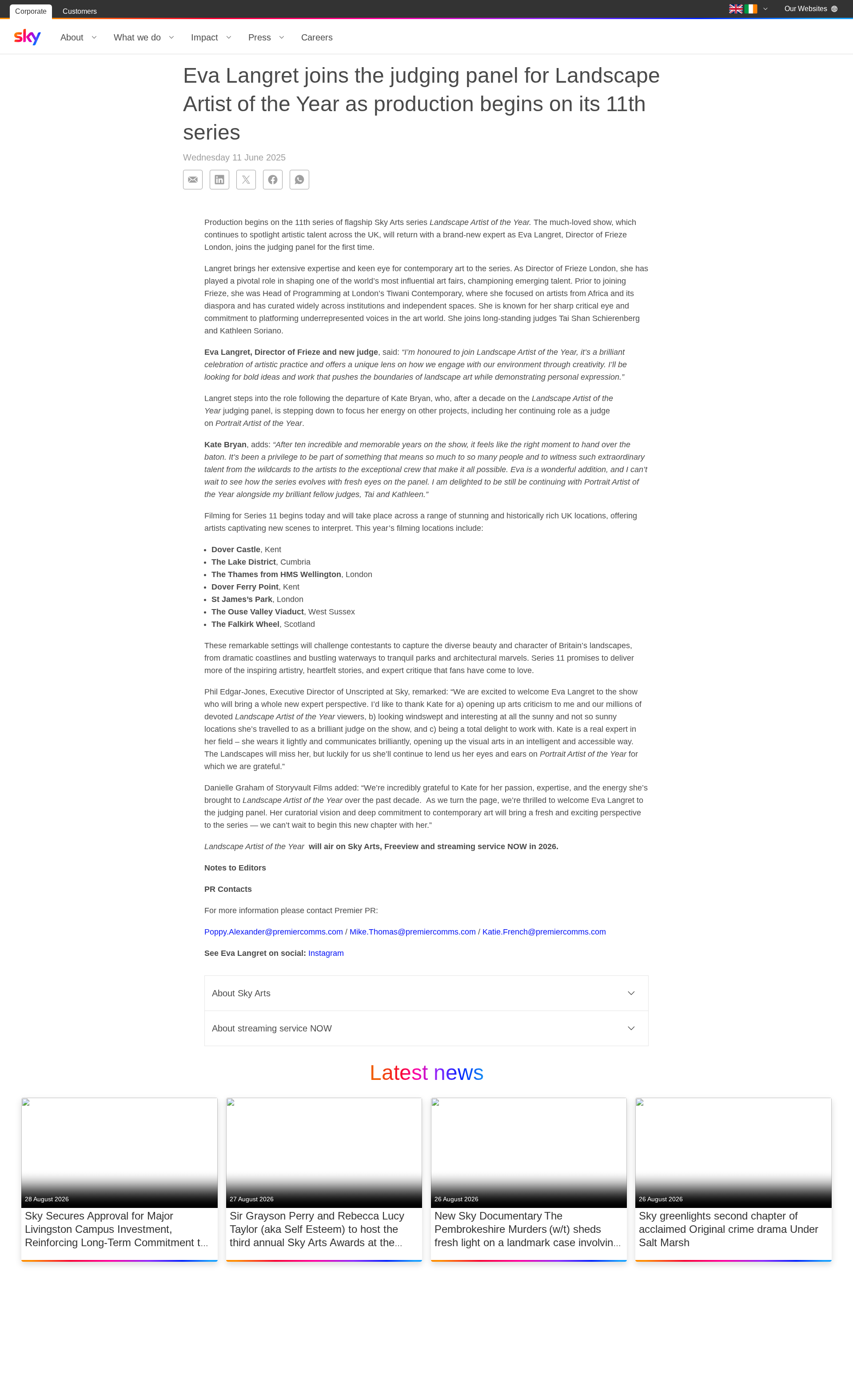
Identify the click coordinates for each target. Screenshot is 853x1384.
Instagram (326, 953)
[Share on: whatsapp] (299, 179)
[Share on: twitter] (246, 179)
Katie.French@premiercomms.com (544, 931)
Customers (80, 11)
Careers (317, 37)
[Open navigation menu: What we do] (171, 37)
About (72, 37)
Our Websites (806, 8)
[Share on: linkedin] (219, 179)
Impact (204, 37)
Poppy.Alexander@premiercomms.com (273, 931)
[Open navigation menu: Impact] (229, 37)
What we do (137, 37)
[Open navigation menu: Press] (282, 37)
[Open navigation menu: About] (94, 37)
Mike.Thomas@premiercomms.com (413, 931)
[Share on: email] (193, 179)
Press (259, 37)
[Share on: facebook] (273, 179)
